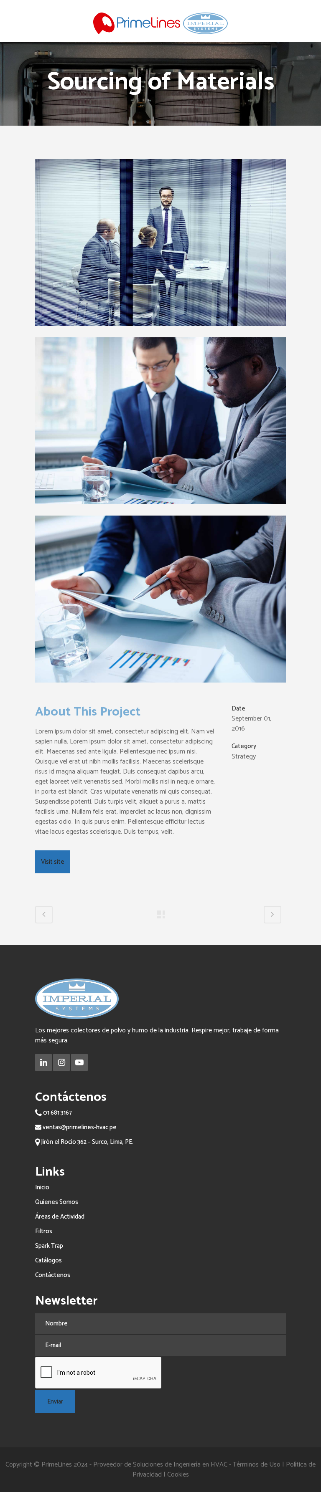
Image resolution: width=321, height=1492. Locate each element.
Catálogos (48, 1260)
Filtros (43, 1231)
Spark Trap (49, 1246)
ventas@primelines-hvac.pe (79, 1127)
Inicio (42, 1187)
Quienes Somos (56, 1202)
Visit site (52, 862)
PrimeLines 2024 (64, 1464)
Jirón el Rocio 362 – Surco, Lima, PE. (86, 1142)
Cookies (178, 1474)
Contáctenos (52, 1275)
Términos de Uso (256, 1464)
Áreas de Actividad (59, 1216)
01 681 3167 (57, 1113)
